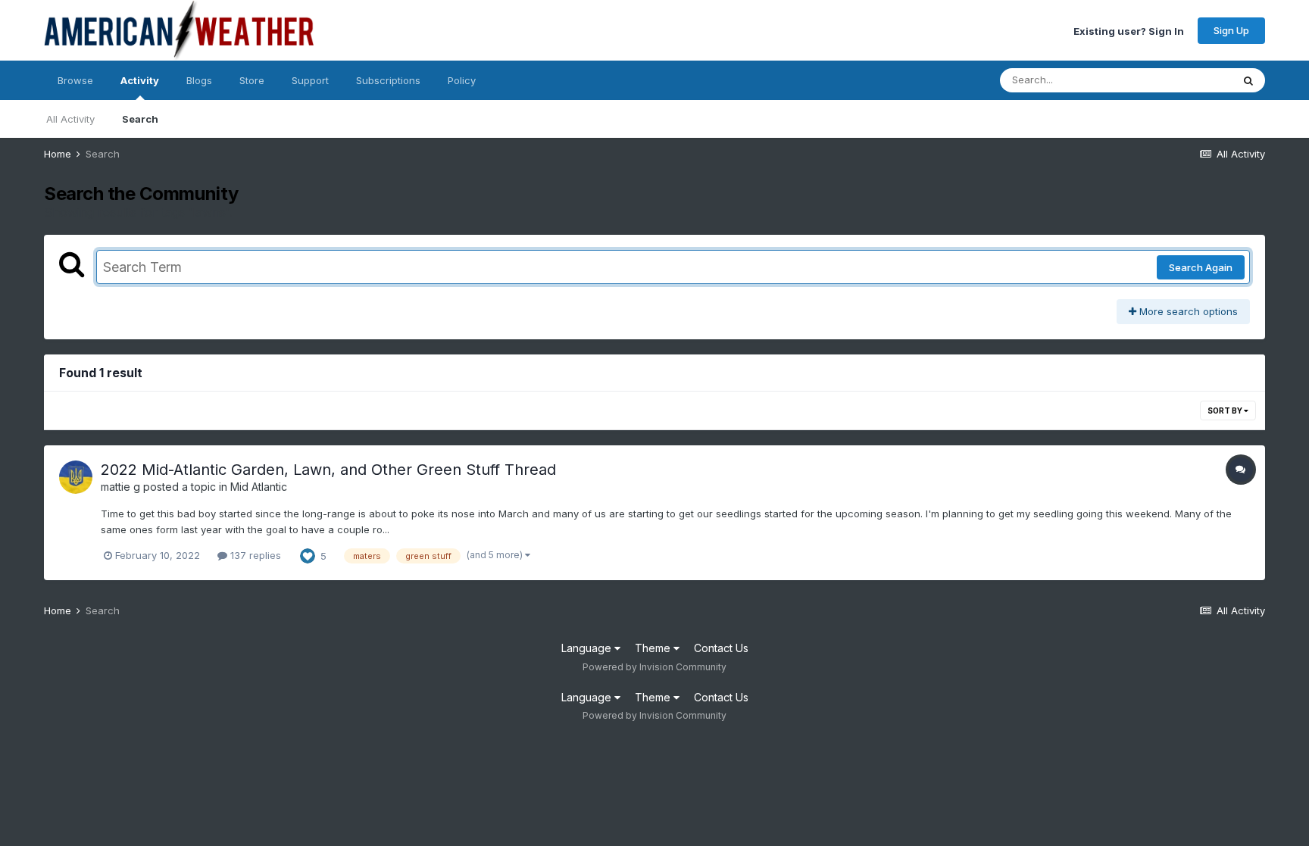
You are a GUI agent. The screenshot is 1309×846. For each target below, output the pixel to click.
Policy (462, 80)
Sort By (1225, 410)
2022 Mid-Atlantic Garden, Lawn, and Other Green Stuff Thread (328, 469)
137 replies (254, 555)
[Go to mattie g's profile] (75, 477)
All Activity (70, 119)
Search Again (1200, 267)
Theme (654, 648)
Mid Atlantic (258, 486)
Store (251, 80)
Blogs (199, 80)
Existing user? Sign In (1128, 30)
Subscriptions (388, 80)
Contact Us (721, 648)
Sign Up (1231, 30)
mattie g (120, 486)
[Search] (1248, 80)
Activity (139, 80)
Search (140, 119)
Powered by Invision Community (654, 667)
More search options (1187, 311)
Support (310, 80)
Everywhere (1184, 80)
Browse (75, 80)
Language (587, 648)
